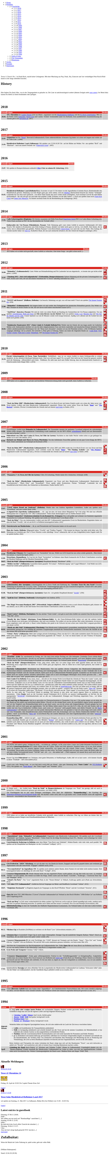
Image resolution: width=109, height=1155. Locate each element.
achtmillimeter (76, 431)
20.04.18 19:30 (6, 1069)
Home (8, 3)
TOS (100, 331)
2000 (20, 43)
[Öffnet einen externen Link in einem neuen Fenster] (105, 324)
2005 (20, 33)
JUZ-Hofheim (97, 764)
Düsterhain (34, 333)
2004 (20, 35)
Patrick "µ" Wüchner (22, 1021)
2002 (20, 39)
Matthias (67, 193)
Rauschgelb (82, 660)
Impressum (10, 66)
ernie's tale (79, 720)
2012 (19, 20)
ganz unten (93, 92)
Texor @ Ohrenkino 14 (11, 1073)
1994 (20, 54)
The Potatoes (96, 450)
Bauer (24, 137)
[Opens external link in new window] (105, 691)
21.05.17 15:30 (6, 1093)
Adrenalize (21, 117)
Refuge (51, 720)
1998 (20, 47)
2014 (19, 16)
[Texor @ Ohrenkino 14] (4, 1080)
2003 (20, 37)
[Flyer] (105, 409)
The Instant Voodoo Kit (50, 333)
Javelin (76, 593)
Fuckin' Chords (12, 333)
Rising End (30, 117)
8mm (92, 405)
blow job (92, 688)
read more (4, 1132)
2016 (19, 12)
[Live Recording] (105, 406)
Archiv (8, 62)
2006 (20, 31)
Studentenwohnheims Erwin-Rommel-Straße (22, 794)
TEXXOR (21, 696)
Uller (39, 168)
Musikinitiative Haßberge (65, 115)
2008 (20, 27)
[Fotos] (105, 454)
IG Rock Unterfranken (88, 115)
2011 (19, 22)
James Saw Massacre (21, 198)
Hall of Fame (16, 56)
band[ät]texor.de (66, 686)
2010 (19, 24)
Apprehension (17, 314)
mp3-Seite (59, 407)
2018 (19, 8)
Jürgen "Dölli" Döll (21, 1017)
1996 (20, 50)
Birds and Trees (28, 314)
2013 (19, 18)
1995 (20, 52)
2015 (19, 14)
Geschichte (15, 6)
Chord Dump (65, 229)
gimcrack (98, 714)
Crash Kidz (93, 331)
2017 (19, 10)
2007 (20, 29)
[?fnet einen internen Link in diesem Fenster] (105, 301)
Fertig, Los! (78, 314)
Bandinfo (9, 4)
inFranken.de (23, 118)
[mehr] (3, 1088)
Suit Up (27, 231)
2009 (20, 25)
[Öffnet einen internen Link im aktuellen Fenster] (105, 311)
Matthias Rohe (19, 1019)
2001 (20, 41)
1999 (20, 45)
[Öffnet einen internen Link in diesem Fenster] (105, 307)
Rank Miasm (28, 766)
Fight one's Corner (24, 333)
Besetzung (15, 60)
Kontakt (9, 64)
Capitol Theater (26, 115)
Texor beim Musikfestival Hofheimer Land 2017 (22, 1097)
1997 (20, 48)
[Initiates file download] (105, 403)
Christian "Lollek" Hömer (23, 1015)
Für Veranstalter (17, 58)
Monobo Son (87, 314)
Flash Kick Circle (42, 145)
